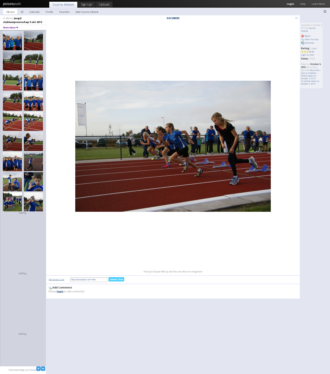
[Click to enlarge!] (173, 146)
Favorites (64, 12)
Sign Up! (86, 4)
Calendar (34, 12)
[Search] (325, 11)
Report (307, 35)
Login (290, 4)
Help (303, 4)
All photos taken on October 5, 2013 (310, 82)
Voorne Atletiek (63, 4)
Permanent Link (56, 279)
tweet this (116, 279)
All (22, 12)
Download (309, 42)
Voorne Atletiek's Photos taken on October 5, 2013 (309, 76)
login (60, 291)
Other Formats (311, 39)
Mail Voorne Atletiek (87, 12)
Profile (49, 12)
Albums (10, 12)
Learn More (318, 4)
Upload (104, 4)
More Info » (315, 70)
